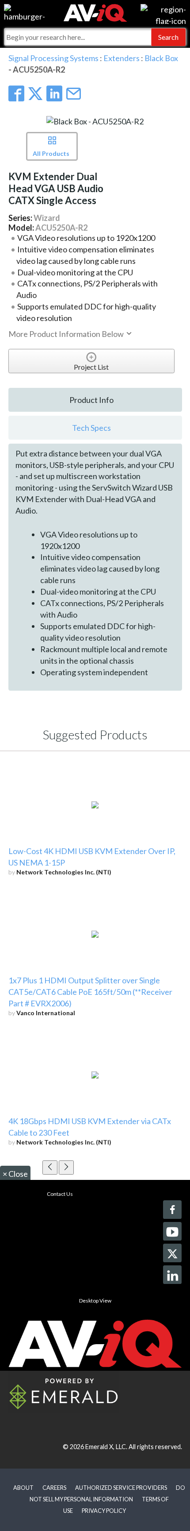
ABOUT (23, 1487)
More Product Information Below (66, 334)
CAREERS (54, 1487)
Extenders (121, 58)
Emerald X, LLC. (106, 1446)
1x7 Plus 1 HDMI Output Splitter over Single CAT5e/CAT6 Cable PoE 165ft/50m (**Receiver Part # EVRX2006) (90, 991)
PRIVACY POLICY (104, 1510)
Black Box (161, 58)
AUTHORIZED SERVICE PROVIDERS (121, 1487)
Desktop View (95, 1300)
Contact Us (60, 1194)
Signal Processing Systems (53, 58)
